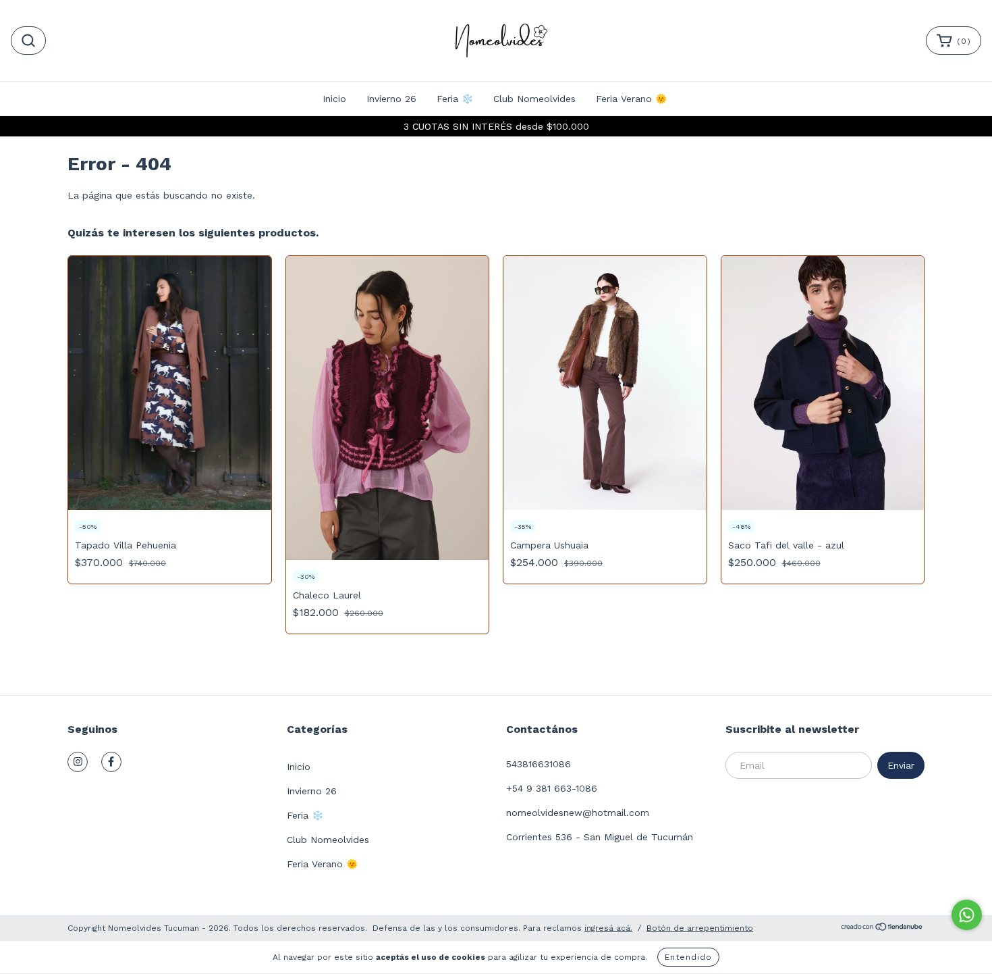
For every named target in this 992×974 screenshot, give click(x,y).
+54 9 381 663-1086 (551, 788)
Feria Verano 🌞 (631, 98)
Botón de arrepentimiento (699, 928)
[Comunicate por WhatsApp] (967, 915)
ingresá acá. (608, 928)
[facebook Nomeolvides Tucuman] (111, 762)
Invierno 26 (391, 98)
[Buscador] (28, 40)
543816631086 (538, 764)
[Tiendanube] (882, 928)
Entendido (688, 957)
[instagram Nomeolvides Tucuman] (77, 762)
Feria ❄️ (455, 98)
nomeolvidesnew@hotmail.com (577, 812)
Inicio (334, 98)
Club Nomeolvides (534, 98)
